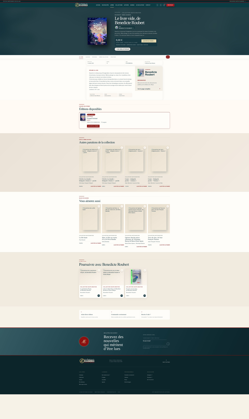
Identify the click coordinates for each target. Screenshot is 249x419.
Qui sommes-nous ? (106, 374)
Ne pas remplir (149, 338)
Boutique (170, 5)
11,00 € (136, 186)
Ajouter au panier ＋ (149, 41)
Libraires (126, 377)
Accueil (98, 5)
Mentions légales (100, 392)
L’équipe (103, 377)
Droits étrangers (128, 382)
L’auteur (88, 57)
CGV (119, 392)
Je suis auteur (140, 5)
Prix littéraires (82, 382)
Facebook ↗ (149, 377)
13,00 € (90, 243)
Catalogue (117, 12)
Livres (112, 5)
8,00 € (113, 186)
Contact (148, 5)
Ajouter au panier (93, 126)
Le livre (81, 57)
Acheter (168, 57)
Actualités (104, 379)
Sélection (113, 57)
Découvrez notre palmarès (238, 1)
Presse (126, 379)
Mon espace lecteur (83, 384)
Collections (118, 5)
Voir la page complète (149, 89)
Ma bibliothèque (122, 49)
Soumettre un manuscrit (129, 374)
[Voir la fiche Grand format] (83, 120)
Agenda (132, 5)
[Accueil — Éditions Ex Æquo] (82, 5)
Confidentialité (111, 392)
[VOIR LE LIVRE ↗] (90, 160)
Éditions (94, 57)
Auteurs (126, 5)
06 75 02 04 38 (150, 379)
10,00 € (90, 186)
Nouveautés (105, 5)
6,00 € (136, 246)
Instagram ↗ (149, 374)
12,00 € (159, 244)
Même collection (103, 57)
